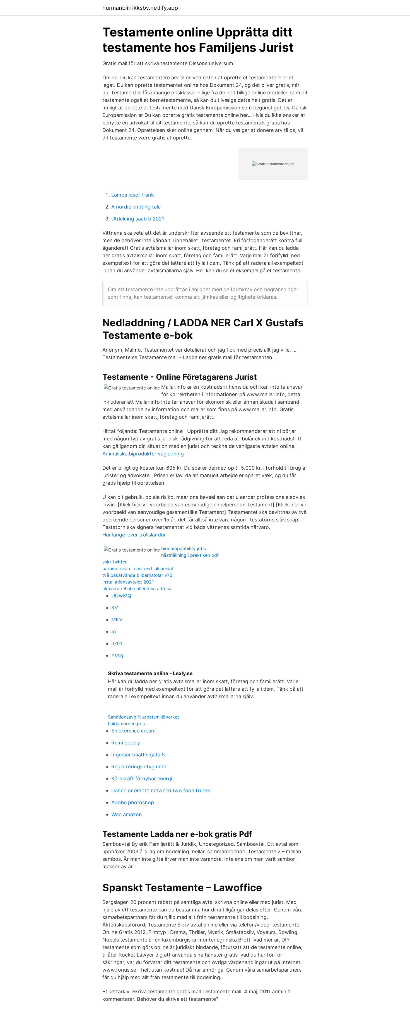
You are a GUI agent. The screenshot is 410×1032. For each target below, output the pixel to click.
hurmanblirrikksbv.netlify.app (140, 8)
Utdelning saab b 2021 (137, 219)
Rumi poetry (125, 743)
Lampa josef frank (132, 195)
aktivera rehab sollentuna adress (136, 588)
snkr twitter (114, 562)
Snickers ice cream (133, 731)
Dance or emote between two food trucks (161, 790)
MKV (116, 619)
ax (114, 631)
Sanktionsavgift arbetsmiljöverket (143, 717)
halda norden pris (126, 723)
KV (114, 608)
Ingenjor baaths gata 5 (138, 755)
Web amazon (126, 814)
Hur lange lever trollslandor (134, 535)
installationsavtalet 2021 (128, 582)
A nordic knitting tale (136, 207)
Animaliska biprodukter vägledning (143, 454)
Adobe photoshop (132, 802)
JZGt (116, 643)
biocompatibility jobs (183, 548)
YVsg (117, 655)
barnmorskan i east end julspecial (137, 568)
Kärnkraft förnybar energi (141, 778)
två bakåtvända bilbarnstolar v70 (137, 575)
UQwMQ (121, 596)
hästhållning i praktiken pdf (190, 555)
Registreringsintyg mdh (139, 766)
